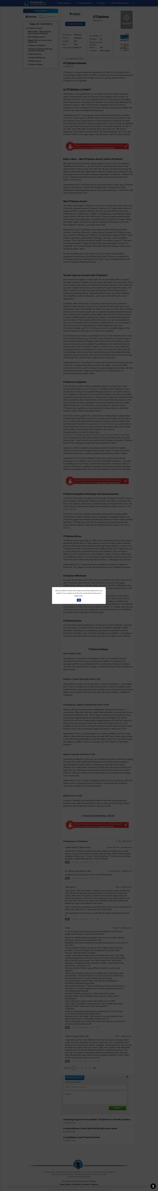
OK (79, 600)
